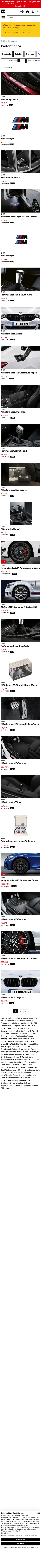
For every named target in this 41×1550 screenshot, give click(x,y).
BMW (3, 41)
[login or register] (32, 11)
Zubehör (18, 54)
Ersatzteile (6, 54)
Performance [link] (12, 41)
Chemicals (30, 54)
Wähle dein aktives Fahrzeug (17, 33)
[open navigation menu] (3, 17)
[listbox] (20, 1011)
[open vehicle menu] (27, 11)
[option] (20, 1011)
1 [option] (15, 1011)
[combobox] (23, 17)
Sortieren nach (11, 61)
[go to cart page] (38, 11)
